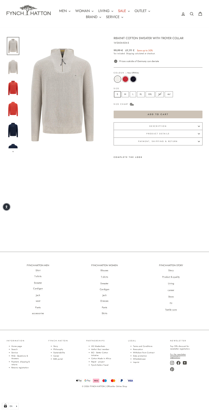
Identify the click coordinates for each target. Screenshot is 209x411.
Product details (157, 133)
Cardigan (38, 288)
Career (56, 355)
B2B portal (58, 358)
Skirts (104, 313)
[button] (6, 207)
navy (133, 79)
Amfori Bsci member (100, 349)
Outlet (141, 10)
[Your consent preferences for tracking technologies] (5, 405)
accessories (38, 313)
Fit (171, 303)
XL (141, 94)
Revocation (138, 349)
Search (14, 349)
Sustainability (59, 352)
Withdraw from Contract (143, 352)
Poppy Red (125, 79)
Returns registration (20, 367)
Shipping (130, 53)
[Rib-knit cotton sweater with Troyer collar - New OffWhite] (115, 217)
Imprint (136, 362)
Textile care (171, 309)
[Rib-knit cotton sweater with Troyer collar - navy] (124, 217)
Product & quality (171, 277)
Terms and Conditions (142, 346)
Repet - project (97, 361)
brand (92, 16)
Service (113, 16)
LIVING (104, 10)
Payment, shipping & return (158, 141)
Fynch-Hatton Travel (100, 365)
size (116, 88)
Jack (38, 295)
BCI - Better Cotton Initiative (99, 354)
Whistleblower (139, 358)
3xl (159, 94)
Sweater (38, 282)
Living (171, 283)
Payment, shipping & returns (20, 363)
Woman (83, 10)
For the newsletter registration (178, 355)
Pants (38, 307)
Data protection (140, 355)
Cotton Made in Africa (101, 358)
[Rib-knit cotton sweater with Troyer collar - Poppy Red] (120, 217)
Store (171, 296)
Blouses (104, 270)
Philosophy (58, 349)
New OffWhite (117, 79)
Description (158, 126)
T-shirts (38, 276)
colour (126, 73)
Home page (16, 346)
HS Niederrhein (98, 346)
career (171, 290)
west (38, 300)
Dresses (104, 300)
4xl (168, 94)
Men (63, 10)
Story (171, 270)
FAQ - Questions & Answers (19, 357)
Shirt (38, 270)
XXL (150, 94)
